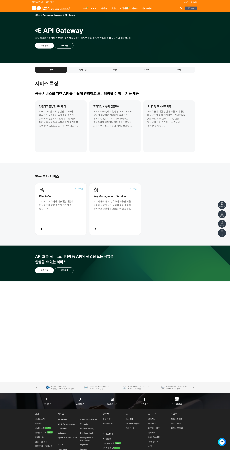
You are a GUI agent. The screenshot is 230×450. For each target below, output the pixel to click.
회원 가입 (194, 2)
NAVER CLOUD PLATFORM (51, 8)
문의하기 (48, 404)
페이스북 (144, 404)
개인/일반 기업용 (38, 2)
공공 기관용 (50, 2)
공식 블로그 (177, 404)
